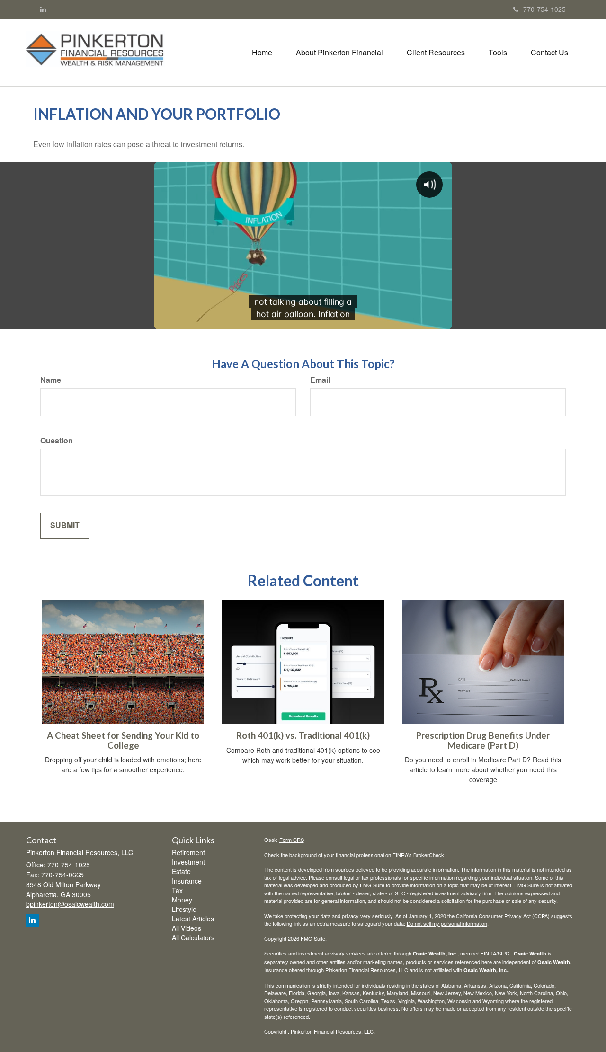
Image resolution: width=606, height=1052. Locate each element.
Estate (181, 871)
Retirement (188, 852)
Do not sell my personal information (447, 923)
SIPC (503, 953)
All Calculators (193, 937)
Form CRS (291, 839)
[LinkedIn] (43, 9)
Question (56, 440)
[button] (339, 52)
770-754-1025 (544, 9)
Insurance (187, 880)
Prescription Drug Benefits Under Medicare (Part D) (483, 740)
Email (320, 380)
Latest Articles (193, 918)
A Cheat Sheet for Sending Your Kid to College (123, 740)
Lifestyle (184, 909)
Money (182, 899)
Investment (188, 861)
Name (50, 380)
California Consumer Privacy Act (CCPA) (503, 915)
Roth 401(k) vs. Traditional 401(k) (303, 735)
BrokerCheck (428, 854)
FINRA (488, 953)
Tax (177, 890)
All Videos (186, 928)
